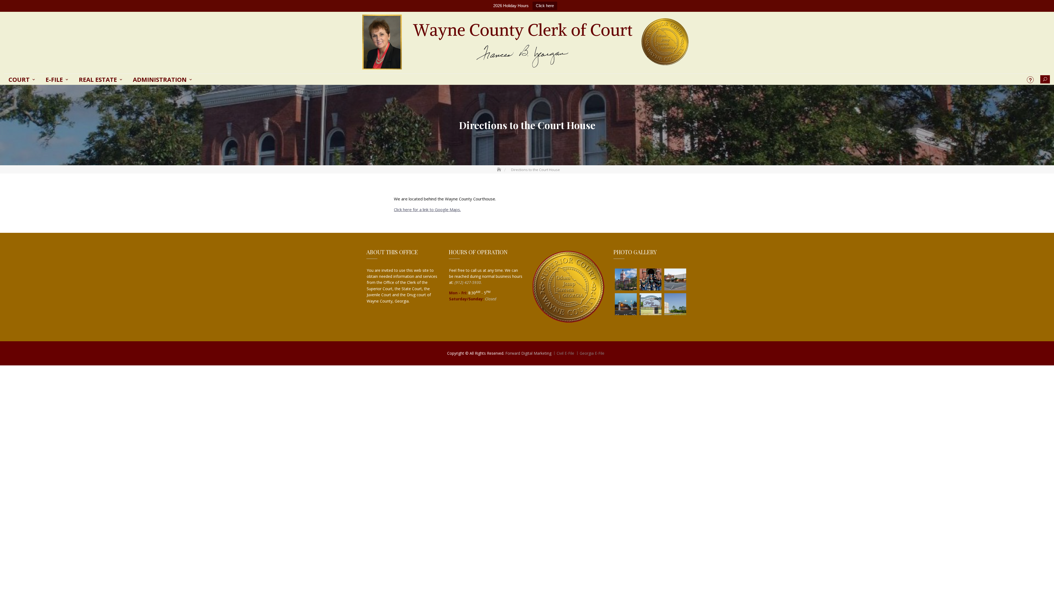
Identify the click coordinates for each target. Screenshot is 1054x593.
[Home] (499, 169)
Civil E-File (565, 353)
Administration (160, 79)
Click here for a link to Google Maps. (427, 209)
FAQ (1030, 79)
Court (19, 79)
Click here (545, 5)
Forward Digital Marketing (528, 353)
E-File (54, 79)
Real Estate (98, 79)
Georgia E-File (592, 353)
